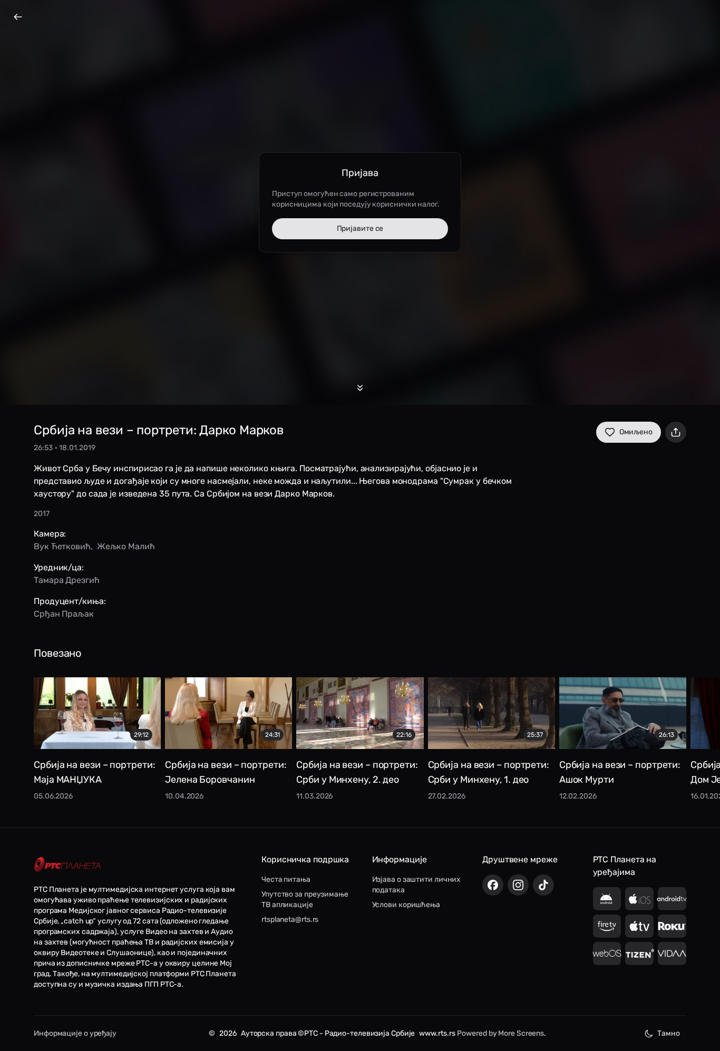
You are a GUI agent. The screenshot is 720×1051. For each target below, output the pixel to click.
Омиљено (636, 431)
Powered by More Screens (500, 1033)
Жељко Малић (126, 546)
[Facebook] (492, 885)
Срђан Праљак (64, 614)
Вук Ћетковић (62, 546)
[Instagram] (518, 885)
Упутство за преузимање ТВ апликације (304, 899)
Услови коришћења (406, 904)
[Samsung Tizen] (639, 953)
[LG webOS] (607, 953)
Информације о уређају (75, 1033)
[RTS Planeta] (67, 864)
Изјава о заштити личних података (416, 884)
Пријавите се (360, 228)
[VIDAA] (672, 953)
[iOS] (639, 898)
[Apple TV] (639, 926)
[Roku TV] (672, 926)
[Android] (607, 898)
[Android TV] (672, 898)
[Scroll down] (360, 387)
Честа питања (285, 879)
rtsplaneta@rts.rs (289, 919)
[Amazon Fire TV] (607, 926)
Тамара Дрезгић (67, 580)
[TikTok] (543, 885)
